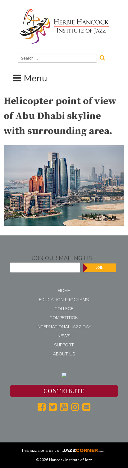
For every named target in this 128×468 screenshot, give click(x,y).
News (64, 336)
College (63, 309)
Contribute (63, 391)
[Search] (104, 57)
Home (64, 291)
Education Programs (64, 300)
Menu (35, 78)
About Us (64, 354)
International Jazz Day (64, 327)
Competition (63, 318)
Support (64, 345)
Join (99, 268)
